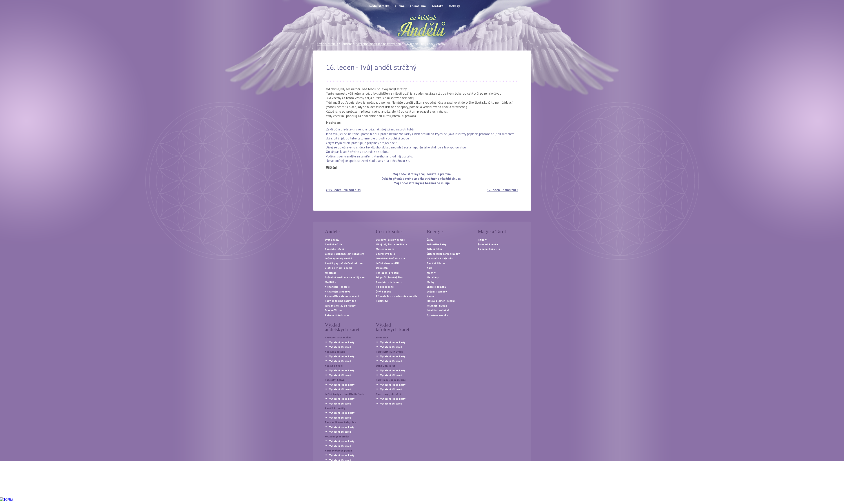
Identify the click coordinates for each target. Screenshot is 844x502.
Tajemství (382, 300)
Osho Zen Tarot (385, 365)
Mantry (431, 272)
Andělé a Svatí (334, 365)
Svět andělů (332, 239)
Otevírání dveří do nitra (390, 258)
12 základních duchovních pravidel (397, 296)
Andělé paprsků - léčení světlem (344, 263)
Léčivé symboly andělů (338, 258)
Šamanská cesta (488, 244)
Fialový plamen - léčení (441, 300)
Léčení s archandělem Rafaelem (344, 253)
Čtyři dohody (383, 291)
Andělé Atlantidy (335, 408)
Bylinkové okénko (437, 315)
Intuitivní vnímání (438, 310)
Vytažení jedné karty (342, 342)
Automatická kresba (337, 315)
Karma (431, 296)
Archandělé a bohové (337, 291)
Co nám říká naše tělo (440, 258)
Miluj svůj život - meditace (391, 244)
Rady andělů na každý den (340, 300)
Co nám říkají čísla (489, 249)
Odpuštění (382, 267)
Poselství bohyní (335, 379)
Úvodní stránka (327, 44)
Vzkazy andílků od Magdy (340, 305)
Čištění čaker (434, 249)
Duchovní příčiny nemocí (391, 239)
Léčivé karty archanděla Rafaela (344, 394)
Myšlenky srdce (385, 249)
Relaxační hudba (437, 305)
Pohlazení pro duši (387, 272)
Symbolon (382, 337)
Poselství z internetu (389, 282)
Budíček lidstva (436, 263)
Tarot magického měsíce (391, 379)
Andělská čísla (333, 244)
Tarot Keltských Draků (389, 351)
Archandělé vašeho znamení (342, 296)
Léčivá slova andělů (387, 263)
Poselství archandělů (338, 337)
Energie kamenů (436, 286)
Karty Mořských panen (338, 450)
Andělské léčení (334, 249)
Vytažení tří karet (340, 347)
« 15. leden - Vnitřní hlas (343, 190)
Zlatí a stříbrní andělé (338, 267)
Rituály (482, 239)
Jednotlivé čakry (436, 244)
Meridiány (433, 277)
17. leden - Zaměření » (502, 190)
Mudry (430, 282)
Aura (429, 267)
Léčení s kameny (437, 291)
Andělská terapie (335, 351)
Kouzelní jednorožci (337, 436)
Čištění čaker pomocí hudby (443, 253)
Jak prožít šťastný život (390, 277)
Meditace (331, 272)
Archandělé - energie (337, 286)
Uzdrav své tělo (385, 253)
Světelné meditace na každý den (378, 44)
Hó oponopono (385, 286)
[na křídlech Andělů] (422, 26)
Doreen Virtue (333, 310)
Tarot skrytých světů (388, 394)
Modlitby (330, 282)
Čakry (430, 239)
